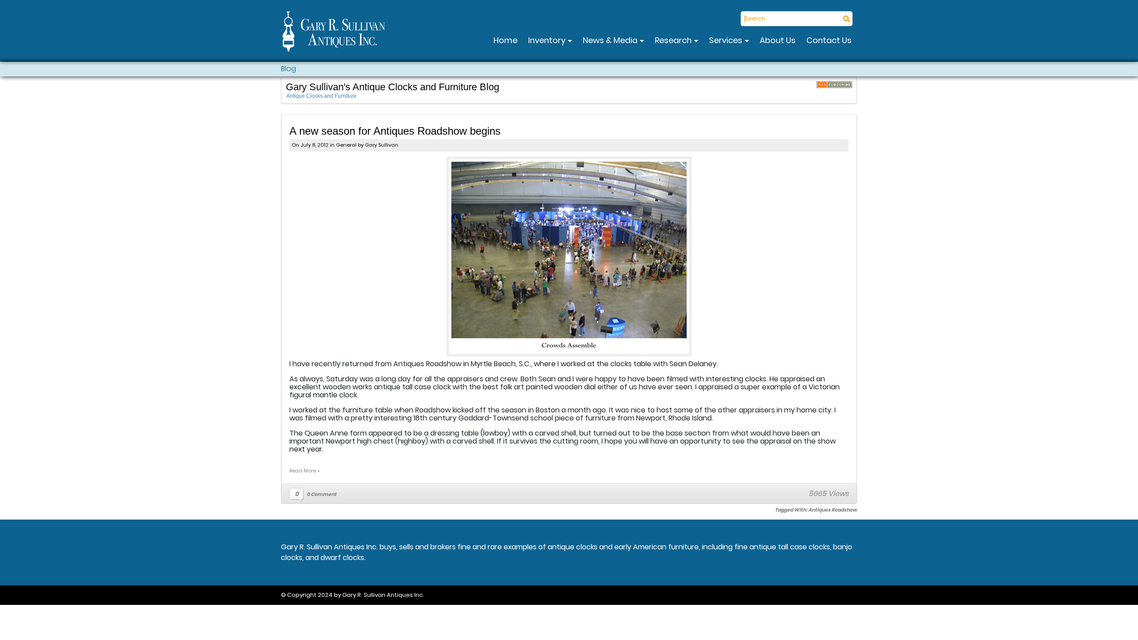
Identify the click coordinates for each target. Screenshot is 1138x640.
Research (674, 40)
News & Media (611, 40)
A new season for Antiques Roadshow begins (395, 131)
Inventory (547, 40)
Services (726, 40)
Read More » (304, 470)
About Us (778, 40)
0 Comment (322, 494)
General (346, 144)
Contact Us (829, 40)
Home (505, 40)
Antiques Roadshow (832, 509)
